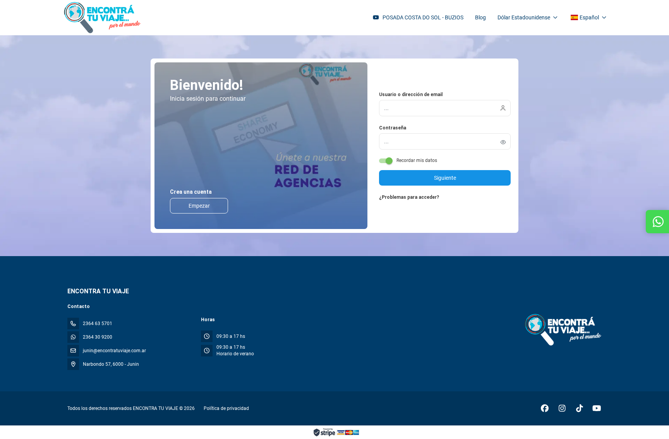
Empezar (199, 206)
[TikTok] (579, 408)
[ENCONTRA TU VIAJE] (562, 329)
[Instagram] (562, 408)
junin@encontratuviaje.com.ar (114, 350)
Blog (480, 17)
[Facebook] (544, 408)
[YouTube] (597, 408)
